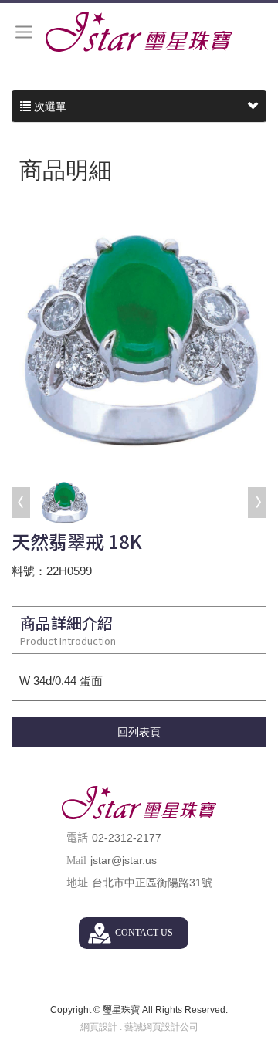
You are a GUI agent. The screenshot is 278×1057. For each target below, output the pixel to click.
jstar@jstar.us (123, 860)
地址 (77, 883)
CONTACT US (144, 932)
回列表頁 (139, 732)
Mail (76, 860)
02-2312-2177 (126, 838)
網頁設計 (98, 1026)
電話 (77, 838)
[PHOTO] (139, 338)
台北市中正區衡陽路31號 (152, 882)
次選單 (48, 106)
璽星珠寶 (139, 32)
